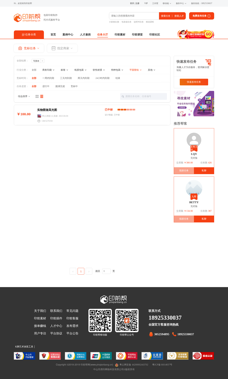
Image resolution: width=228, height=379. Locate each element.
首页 (53, 34)
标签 (63, 70)
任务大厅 (102, 34)
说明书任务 (139, 22)
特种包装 (116, 70)
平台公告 (72, 333)
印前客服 (72, 318)
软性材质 (98, 70)
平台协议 (56, 333)
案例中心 (68, 34)
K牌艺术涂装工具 (24, 346)
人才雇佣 (85, 34)
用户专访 (40, 333)
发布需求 (72, 326)
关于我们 (40, 310)
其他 (150, 70)
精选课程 (150, 22)
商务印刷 (47, 70)
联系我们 (56, 310)
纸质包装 (79, 70)
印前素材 (120, 34)
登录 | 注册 (135, 3)
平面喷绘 (135, 70)
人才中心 (56, 326)
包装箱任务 (127, 22)
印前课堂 (137, 34)
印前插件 (56, 318)
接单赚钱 (40, 326)
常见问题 (72, 310)
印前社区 (154, 34)
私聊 (204, 170)
